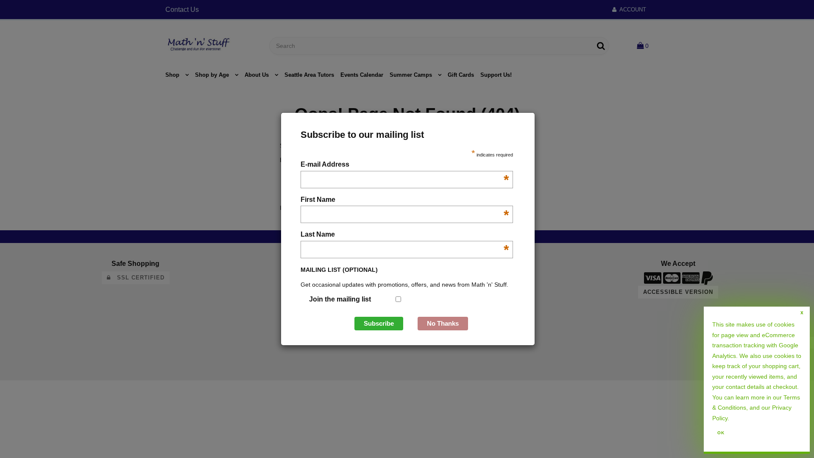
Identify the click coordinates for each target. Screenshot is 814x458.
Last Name (405, 235)
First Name (405, 200)
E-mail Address (405, 165)
